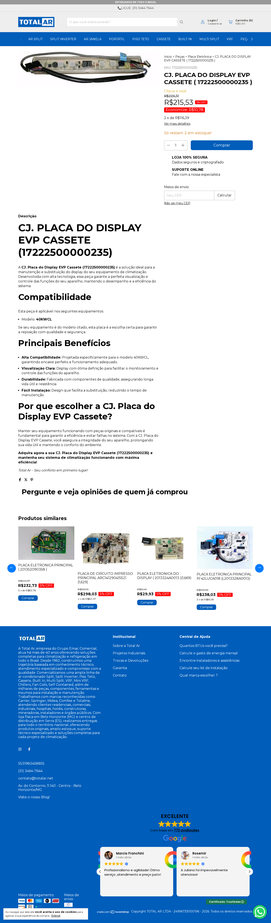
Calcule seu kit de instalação (204, 668)
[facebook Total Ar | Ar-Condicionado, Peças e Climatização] (29, 749)
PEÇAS (246, 39)
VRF (230, 39)
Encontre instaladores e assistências (209, 661)
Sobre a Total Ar (126, 646)
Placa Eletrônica (200, 57)
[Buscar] (181, 22)
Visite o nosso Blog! (34, 797)
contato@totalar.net (35, 778)
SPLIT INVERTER (63, 39)
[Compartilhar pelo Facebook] (20, 480)
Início (168, 57)
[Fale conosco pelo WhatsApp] (260, 912)
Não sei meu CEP (177, 203)
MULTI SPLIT (209, 39)
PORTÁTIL (117, 39)
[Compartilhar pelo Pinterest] (31, 480)
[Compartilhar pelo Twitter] (26, 480)
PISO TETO (140, 39)
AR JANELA (92, 39)
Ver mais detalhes (177, 124)
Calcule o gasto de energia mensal (209, 653)
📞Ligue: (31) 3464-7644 (136, 8)
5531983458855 (31, 763)
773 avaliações (186, 830)
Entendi (55, 915)
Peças (179, 57)
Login (212, 20)
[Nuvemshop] (113, 913)
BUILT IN (185, 39)
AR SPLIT (35, 39)
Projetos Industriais (129, 653)
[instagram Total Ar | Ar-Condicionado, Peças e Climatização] (20, 749)
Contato (120, 675)
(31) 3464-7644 (30, 771)
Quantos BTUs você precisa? (204, 646)
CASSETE (164, 39)
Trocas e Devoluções (130, 661)
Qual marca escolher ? (199, 675)
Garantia (120, 668)
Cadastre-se (215, 23)
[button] (249, 871)
